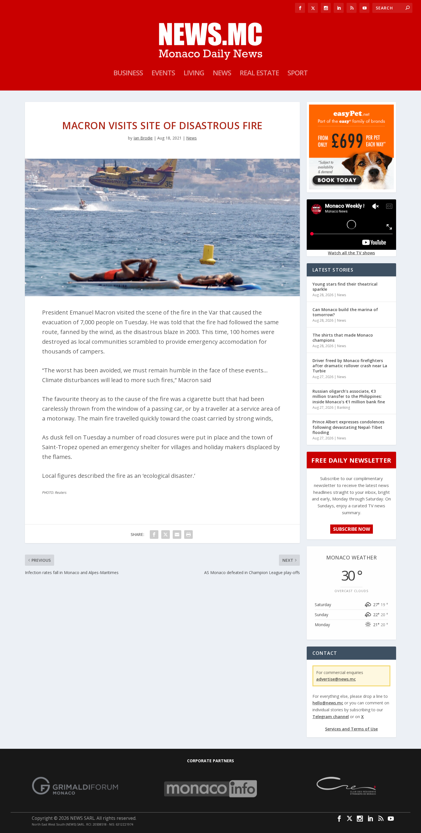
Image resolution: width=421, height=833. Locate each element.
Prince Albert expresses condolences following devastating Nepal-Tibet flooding (348, 427)
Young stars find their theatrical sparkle (344, 286)
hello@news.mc (327, 703)
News (222, 73)
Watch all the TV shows (351, 253)
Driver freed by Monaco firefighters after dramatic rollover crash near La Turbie (349, 366)
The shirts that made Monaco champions (342, 337)
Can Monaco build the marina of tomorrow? (345, 312)
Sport (298, 73)
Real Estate (259, 73)
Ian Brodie (143, 138)
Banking (343, 407)
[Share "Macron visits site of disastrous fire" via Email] (177, 534)
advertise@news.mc (336, 679)
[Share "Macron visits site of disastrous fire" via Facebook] (154, 534)
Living (194, 73)
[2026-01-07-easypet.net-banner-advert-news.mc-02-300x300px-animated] (351, 187)
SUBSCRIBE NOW (351, 529)
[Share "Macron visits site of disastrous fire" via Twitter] (165, 534)
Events (163, 73)
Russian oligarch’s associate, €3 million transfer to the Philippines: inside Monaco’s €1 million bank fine (348, 396)
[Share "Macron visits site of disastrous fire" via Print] (188, 534)
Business (128, 73)
